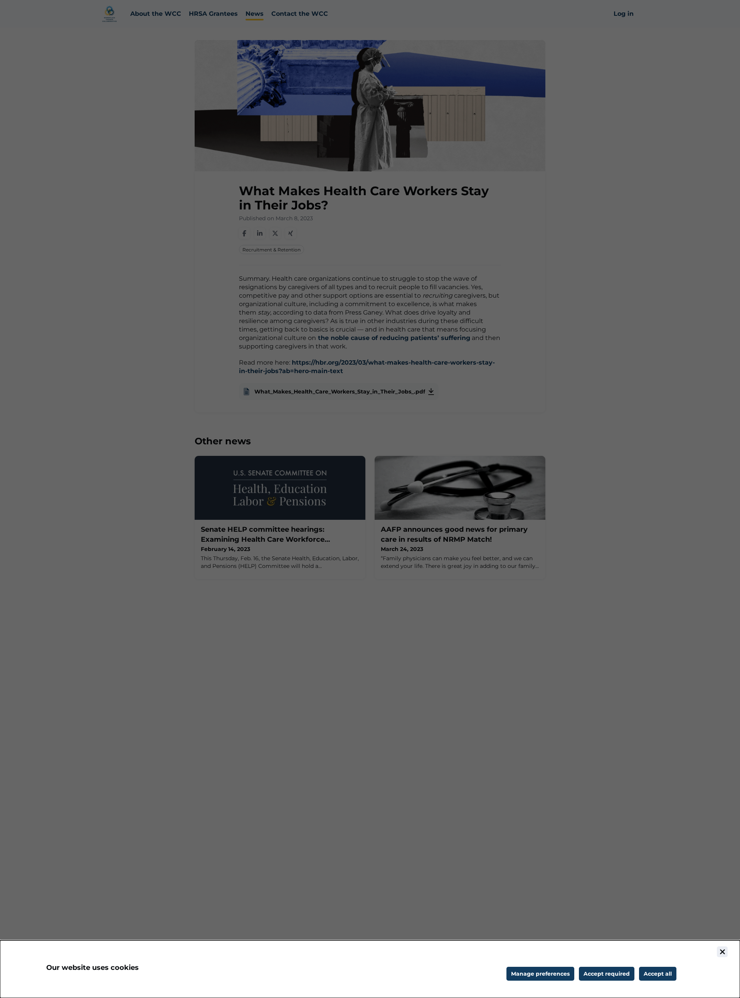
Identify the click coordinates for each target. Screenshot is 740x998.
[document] (370, 969)
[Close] (722, 951)
